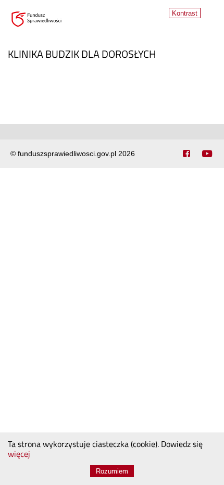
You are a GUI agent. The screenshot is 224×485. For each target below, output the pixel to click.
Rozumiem (112, 471)
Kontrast (184, 13)
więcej (19, 455)
